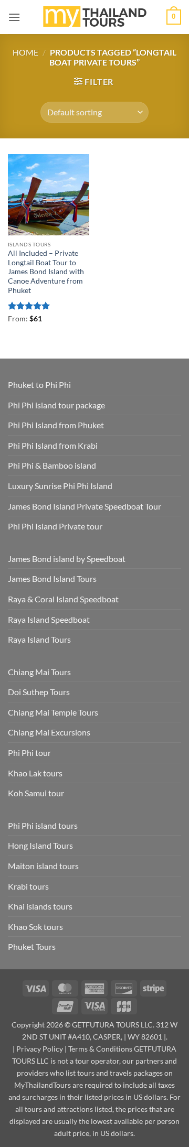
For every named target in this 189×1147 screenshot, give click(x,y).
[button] (14, 17)
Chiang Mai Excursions (49, 732)
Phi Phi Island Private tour (55, 526)
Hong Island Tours (40, 845)
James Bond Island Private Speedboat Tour (84, 506)
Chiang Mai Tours (39, 672)
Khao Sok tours (35, 927)
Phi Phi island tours (43, 825)
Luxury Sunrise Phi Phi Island (60, 486)
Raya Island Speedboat (49, 619)
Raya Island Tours (39, 639)
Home (25, 52)
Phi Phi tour (29, 753)
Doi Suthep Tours (39, 692)
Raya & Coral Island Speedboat (63, 599)
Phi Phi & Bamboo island (52, 465)
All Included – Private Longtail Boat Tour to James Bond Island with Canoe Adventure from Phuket (46, 272)
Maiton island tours (43, 866)
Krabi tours (28, 886)
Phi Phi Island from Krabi (53, 445)
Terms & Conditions (100, 1048)
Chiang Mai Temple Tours (53, 712)
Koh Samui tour (36, 793)
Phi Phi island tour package (56, 405)
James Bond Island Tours (52, 578)
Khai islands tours (40, 906)
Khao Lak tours (35, 773)
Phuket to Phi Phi (39, 384)
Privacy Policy (39, 1048)
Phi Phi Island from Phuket (56, 425)
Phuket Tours (32, 946)
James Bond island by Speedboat (66, 559)
